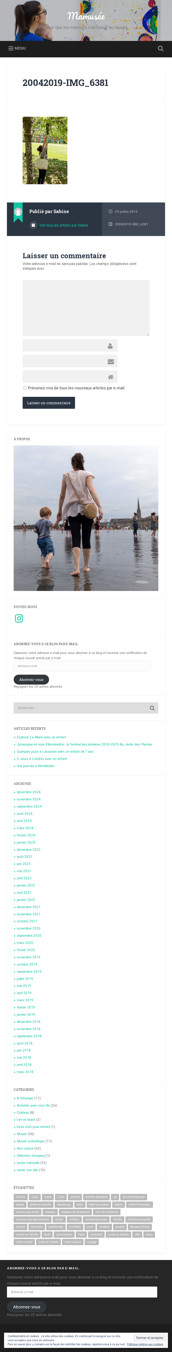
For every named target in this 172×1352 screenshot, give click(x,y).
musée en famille (27, 1234)
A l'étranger (25, 1098)
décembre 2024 (29, 792)
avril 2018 (24, 1065)
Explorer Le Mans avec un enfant (41, 737)
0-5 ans (20, 1197)
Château (23, 1113)
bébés (119, 1204)
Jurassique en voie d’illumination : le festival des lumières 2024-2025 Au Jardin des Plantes (84, 744)
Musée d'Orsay (139, 1226)
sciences (96, 1234)
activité (75, 1197)
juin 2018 (24, 1050)
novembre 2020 (29, 928)
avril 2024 (24, 821)
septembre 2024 (29, 806)
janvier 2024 (26, 842)
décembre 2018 (29, 1022)
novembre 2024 (29, 799)
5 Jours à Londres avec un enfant (42, 759)
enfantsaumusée (96, 1219)
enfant (59, 1219)
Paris (81, 1234)
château (50, 1212)
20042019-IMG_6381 (65, 82)
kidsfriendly (56, 1226)
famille (117, 1219)
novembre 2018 (29, 1029)
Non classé (25, 1148)
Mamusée (86, 16)
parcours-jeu (64, 1234)
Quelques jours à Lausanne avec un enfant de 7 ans (55, 752)
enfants (74, 1219)
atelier (20, 1204)
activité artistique (96, 1197)
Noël (47, 1234)
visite (149, 1234)
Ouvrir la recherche (159, 48)
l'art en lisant (26, 1120)
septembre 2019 (29, 972)
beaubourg (64, 1204)
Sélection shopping (31, 1156)
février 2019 (26, 1007)
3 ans (47, 1197)
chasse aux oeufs (27, 1212)
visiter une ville (27, 1170)
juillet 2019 (25, 979)
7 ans (60, 1197)
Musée (22, 1134)
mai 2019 (24, 986)
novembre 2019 (29, 957)
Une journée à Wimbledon (35, 766)
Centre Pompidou (139, 1204)
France (20, 1226)
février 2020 (26, 950)
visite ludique (72, 1242)
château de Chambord (75, 1212)
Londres (104, 1226)
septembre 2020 (29, 936)
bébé (80, 1204)
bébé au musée (99, 1204)
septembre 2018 (29, 1036)
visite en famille (48, 1242)
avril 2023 (24, 878)
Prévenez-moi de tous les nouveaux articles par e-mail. (76, 388)
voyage (91, 1242)
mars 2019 (25, 1000)
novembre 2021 (29, 914)
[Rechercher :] (86, 708)
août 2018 (24, 1043)
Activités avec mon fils (33, 1105)
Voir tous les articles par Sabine (63, 225)
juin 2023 (24, 864)
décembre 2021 (29, 907)
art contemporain (134, 1197)
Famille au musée (139, 1219)
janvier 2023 (26, 885)
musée (120, 1226)
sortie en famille (118, 1234)
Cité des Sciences (106, 1212)
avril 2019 (24, 993)
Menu (20, 48)
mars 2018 (25, 1072)
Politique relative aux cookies (145, 1344)
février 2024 (26, 835)
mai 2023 (24, 871)
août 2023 (24, 857)
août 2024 (24, 814)
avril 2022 (24, 893)
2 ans (34, 1197)
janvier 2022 (26, 900)
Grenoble (37, 1226)
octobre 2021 (27, 921)
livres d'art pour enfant (33, 1127)
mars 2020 (25, 943)
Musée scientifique (31, 1141)
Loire (90, 1226)
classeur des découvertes (32, 1219)
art (115, 1197)
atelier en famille (40, 1204)
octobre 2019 (27, 964)
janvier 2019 (26, 1015)
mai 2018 (24, 1058)
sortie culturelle (28, 1163)
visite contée (24, 1242)
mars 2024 (25, 828)
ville (137, 1234)
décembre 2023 (29, 850)
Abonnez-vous (31, 679)
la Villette (75, 1226)
